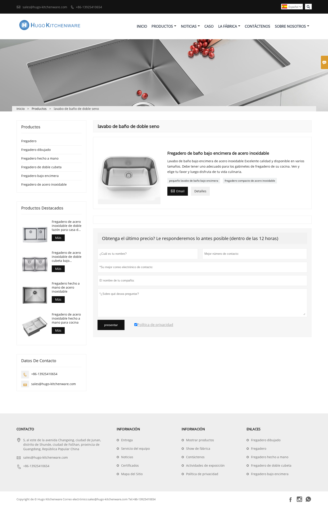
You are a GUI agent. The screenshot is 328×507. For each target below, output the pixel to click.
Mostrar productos (200, 440)
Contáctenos (257, 26)
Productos (162, 26)
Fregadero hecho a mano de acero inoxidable (66, 287)
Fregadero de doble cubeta (41, 167)
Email (178, 190)
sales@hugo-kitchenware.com (45, 7)
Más (58, 238)
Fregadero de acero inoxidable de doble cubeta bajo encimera (66, 257)
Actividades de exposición (205, 465)
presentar (111, 325)
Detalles (200, 191)
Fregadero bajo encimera (40, 176)
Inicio (142, 26)
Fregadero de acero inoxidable (44, 184)
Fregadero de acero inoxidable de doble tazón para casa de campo (66, 226)
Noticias (189, 26)
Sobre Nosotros (290, 26)
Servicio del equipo (135, 448)
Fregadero (28, 141)
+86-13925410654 (89, 7)
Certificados (130, 465)
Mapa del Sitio (132, 474)
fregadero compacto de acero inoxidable (250, 181)
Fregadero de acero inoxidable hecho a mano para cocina (66, 318)
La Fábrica (227, 26)
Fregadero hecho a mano (39, 158)
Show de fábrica (198, 448)
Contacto (25, 429)
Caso (209, 26)
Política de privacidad (202, 474)
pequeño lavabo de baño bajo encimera (193, 181)
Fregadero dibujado (36, 150)
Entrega (127, 440)
